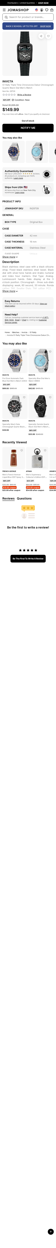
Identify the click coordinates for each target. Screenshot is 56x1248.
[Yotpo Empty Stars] (9, 94)
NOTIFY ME (28, 127)
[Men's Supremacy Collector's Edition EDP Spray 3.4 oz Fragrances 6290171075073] (45, 450)
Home (7, 332)
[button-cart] (52, 10)
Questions (24, 498)
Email (17, 320)
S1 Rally (33, 332)
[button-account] (41, 10)
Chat (24, 320)
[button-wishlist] (47, 10)
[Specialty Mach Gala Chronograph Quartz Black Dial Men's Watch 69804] (24, 397)
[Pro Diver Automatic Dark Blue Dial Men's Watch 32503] (24, 351)
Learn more (18, 178)
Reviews (8, 498)
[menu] (4, 10)
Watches (15, 332)
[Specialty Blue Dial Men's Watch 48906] (50, 351)
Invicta (24, 332)
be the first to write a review (28, 558)
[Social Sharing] (41, 36)
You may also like (12, 137)
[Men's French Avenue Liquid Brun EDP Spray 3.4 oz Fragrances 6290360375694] (21, 450)
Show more (8, 291)
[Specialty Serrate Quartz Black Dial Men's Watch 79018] (50, 397)
